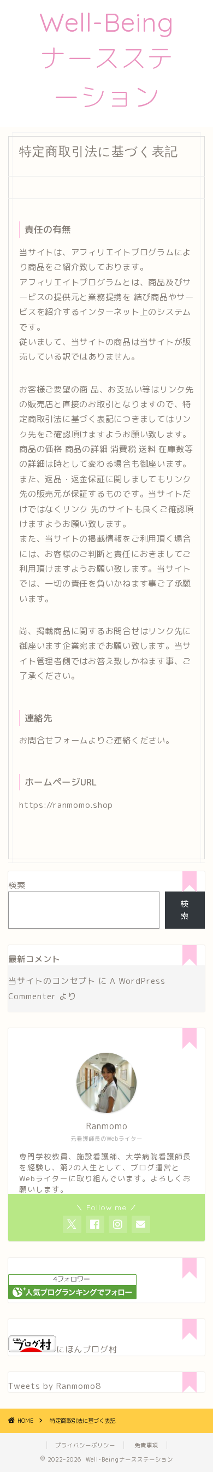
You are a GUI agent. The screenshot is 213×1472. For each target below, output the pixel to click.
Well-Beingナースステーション (106, 59)
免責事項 (146, 1445)
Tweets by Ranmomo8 (54, 1386)
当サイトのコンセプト (52, 981)
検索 (17, 885)
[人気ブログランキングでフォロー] (72, 1296)
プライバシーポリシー (85, 1445)
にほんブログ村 (86, 1349)
